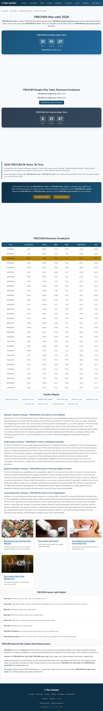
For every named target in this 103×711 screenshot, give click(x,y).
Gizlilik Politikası (44, 703)
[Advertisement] (51, 72)
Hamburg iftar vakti (92, 399)
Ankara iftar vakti (62, 399)
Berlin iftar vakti (43, 404)
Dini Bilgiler (85, 3)
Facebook (45, 698)
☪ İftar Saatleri (9, 3)
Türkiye (42, 3)
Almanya (49, 3)
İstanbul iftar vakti (28, 399)
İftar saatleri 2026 (10, 669)
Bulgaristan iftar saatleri (45, 399)
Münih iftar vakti (77, 399)
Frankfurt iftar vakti (58, 404)
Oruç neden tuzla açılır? (48, 541)
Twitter (59, 698)
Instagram (52, 698)
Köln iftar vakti (29, 404)
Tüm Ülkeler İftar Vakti (42, 197)
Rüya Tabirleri (96, 3)
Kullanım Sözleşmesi (57, 703)
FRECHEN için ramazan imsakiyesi (51, 102)
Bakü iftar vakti (73, 404)
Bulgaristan (58, 3)
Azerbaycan (68, 3)
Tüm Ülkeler (33, 3)
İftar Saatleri (51, 707)
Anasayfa (24, 3)
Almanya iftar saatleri (61, 197)
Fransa (77, 3)
